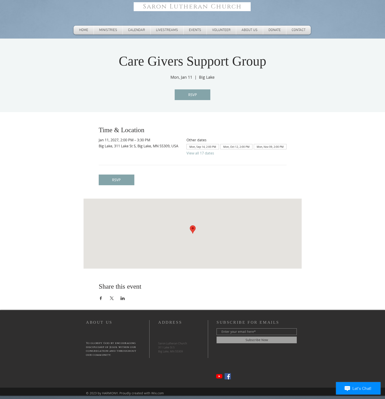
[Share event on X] (112, 298)
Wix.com (157, 393)
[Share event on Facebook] (101, 298)
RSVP (192, 94)
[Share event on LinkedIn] (123, 298)
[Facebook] (228, 376)
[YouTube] (219, 376)
